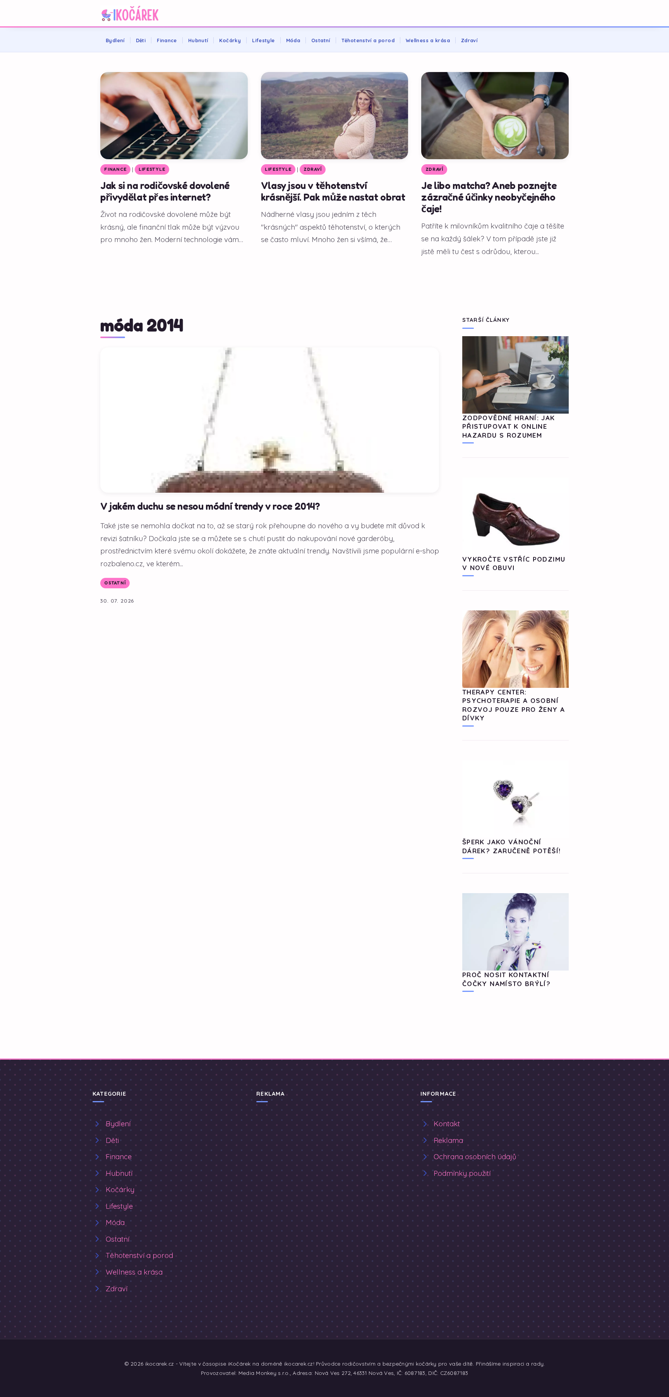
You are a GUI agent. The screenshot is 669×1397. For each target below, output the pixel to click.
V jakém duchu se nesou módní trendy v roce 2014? (210, 506)
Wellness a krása (428, 40)
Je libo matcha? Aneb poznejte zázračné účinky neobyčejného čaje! (488, 197)
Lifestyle (263, 40)
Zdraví (469, 40)
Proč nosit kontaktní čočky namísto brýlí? (506, 979)
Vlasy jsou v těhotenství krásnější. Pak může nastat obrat (333, 191)
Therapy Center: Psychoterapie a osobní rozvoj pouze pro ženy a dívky (513, 705)
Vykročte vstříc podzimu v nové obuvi (513, 563)
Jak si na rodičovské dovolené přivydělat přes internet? (165, 191)
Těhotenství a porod (368, 40)
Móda (293, 40)
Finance (167, 40)
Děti (141, 40)
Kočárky (230, 40)
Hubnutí (198, 40)
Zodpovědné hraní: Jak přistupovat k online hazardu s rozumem (508, 426)
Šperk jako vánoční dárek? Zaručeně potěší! (511, 846)
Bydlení (115, 40)
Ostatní (320, 40)
